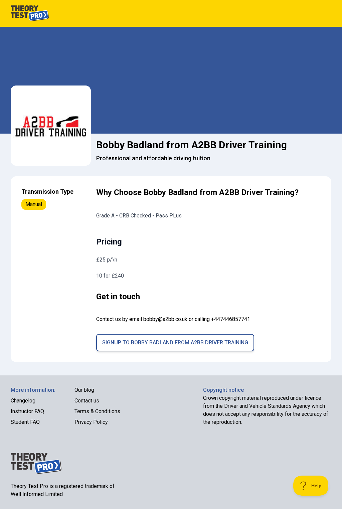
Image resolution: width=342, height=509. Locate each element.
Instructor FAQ (27, 411)
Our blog (84, 390)
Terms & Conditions (97, 411)
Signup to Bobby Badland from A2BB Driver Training (175, 342)
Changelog (23, 400)
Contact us (86, 400)
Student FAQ (25, 422)
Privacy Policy (91, 422)
